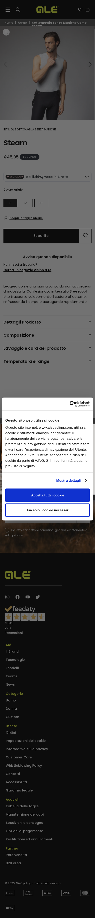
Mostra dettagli (68, 480)
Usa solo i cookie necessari (47, 510)
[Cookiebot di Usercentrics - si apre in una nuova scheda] (69, 404)
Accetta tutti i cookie (47, 495)
